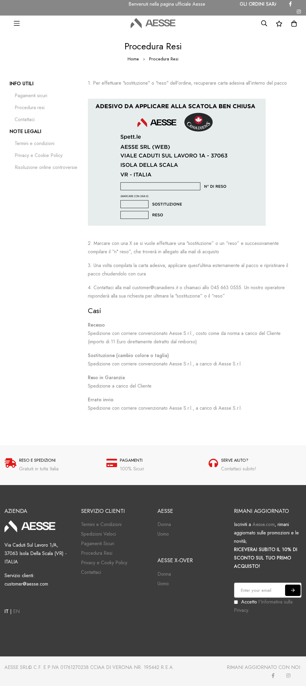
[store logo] (153, 23)
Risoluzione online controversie (46, 167)
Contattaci (25, 119)
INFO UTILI (21, 83)
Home (134, 59)
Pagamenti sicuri (31, 95)
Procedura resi (30, 107)
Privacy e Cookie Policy (38, 155)
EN (16, 611)
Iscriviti (293, 590)
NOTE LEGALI (25, 131)
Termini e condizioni (34, 143)
